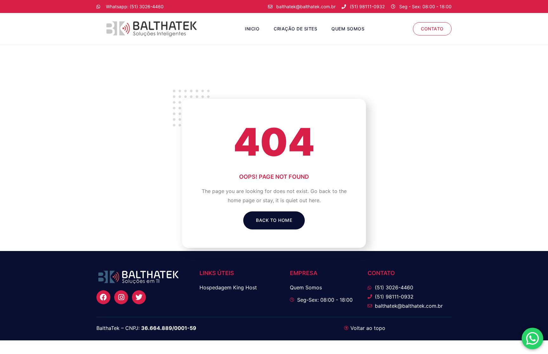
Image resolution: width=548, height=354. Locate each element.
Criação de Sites (295, 28)
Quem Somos (347, 28)
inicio (252, 28)
